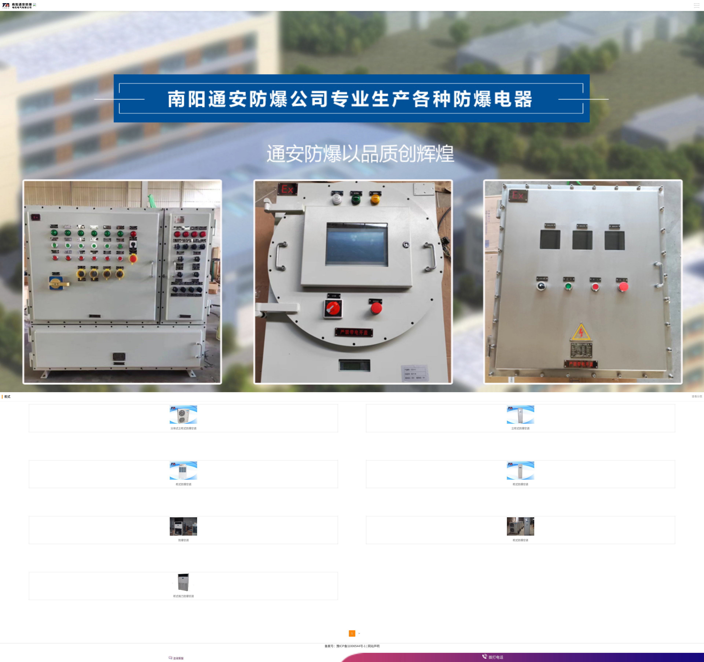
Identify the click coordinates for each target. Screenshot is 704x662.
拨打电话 (496, 657)
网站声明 (374, 646)
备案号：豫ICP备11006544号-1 (345, 646)
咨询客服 (178, 658)
